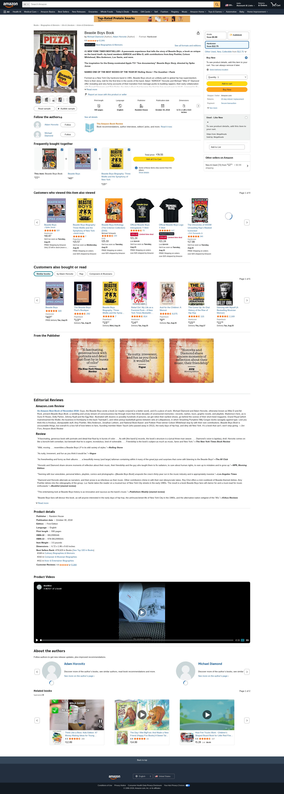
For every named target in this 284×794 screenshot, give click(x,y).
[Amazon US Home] (114, 777)
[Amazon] (10, 4)
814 (145, 316)
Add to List (216, 147)
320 (60, 311)
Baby (241, 11)
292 (88, 314)
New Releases (78, 11)
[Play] (36, 640)
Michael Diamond (95, 36)
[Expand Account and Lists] (254, 5)
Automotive (231, 11)
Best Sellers (63, 11)
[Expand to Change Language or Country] (232, 5)
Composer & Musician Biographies (61, 557)
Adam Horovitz (120, 36)
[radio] (215, 35)
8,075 (175, 314)
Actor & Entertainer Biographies (59, 560)
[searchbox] (122, 4)
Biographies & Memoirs (50, 25)
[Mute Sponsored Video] (100, 727)
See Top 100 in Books (83, 550)
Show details (144, 173)
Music (184, 11)
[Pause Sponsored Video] (100, 721)
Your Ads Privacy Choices (174, 785)
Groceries (93, 11)
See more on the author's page (78, 676)
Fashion (164, 11)
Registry (175, 11)
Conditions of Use (105, 785)
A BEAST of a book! (53, 588)
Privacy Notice (120, 785)
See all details (90, 117)
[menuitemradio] (242, 640)
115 (202, 316)
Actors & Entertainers (85, 25)
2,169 (232, 316)
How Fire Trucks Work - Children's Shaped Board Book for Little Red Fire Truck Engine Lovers (213, 734)
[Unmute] (247, 640)
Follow (68, 125)
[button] (6, 12)
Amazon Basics (48, 11)
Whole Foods (107, 11)
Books (135, 11)
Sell (156, 11)
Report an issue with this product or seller (107, 94)
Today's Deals (122, 11)
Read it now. (166, 126)
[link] (82, 159)
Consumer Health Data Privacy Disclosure (145, 785)
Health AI (17, 11)
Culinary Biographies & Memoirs (60, 553)
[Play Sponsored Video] (142, 715)
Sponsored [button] (38, 695)
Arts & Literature (68, 25)
